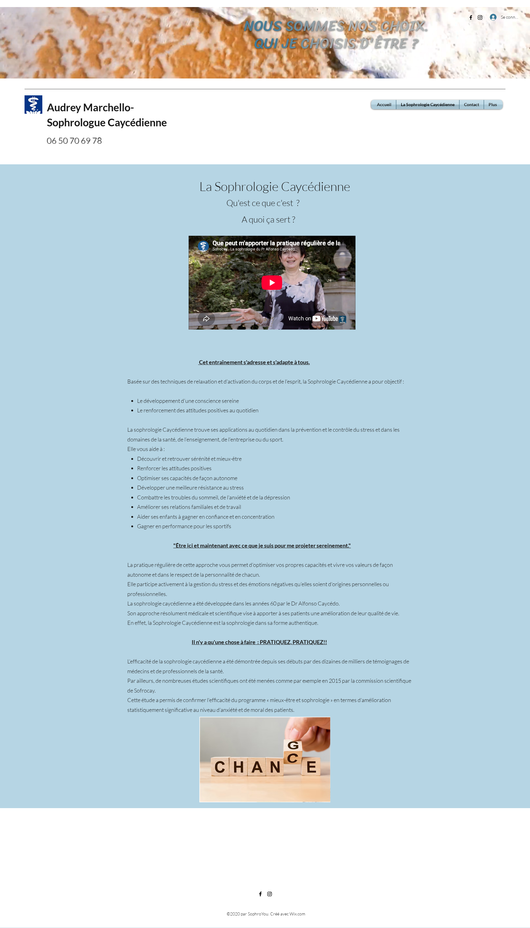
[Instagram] (480, 17)
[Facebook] (471, 17)
